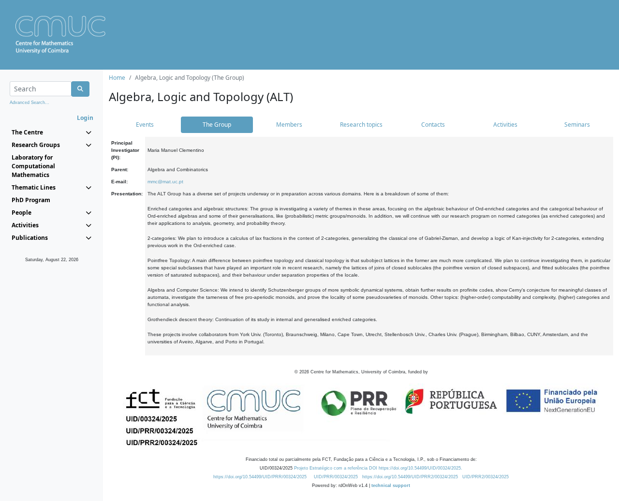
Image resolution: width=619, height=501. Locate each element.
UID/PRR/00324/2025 (336, 476)
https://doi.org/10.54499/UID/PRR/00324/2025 (260, 476)
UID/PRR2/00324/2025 (485, 476)
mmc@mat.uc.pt (165, 181)
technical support (390, 485)
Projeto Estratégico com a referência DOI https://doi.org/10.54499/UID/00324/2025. (378, 468)
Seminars (577, 124)
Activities (505, 124)
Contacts (433, 124)
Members (289, 124)
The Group (217, 124)
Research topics (361, 124)
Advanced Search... (29, 102)
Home (117, 78)
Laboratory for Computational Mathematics (33, 166)
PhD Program (31, 200)
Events (145, 124)
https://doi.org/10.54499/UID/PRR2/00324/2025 (410, 476)
